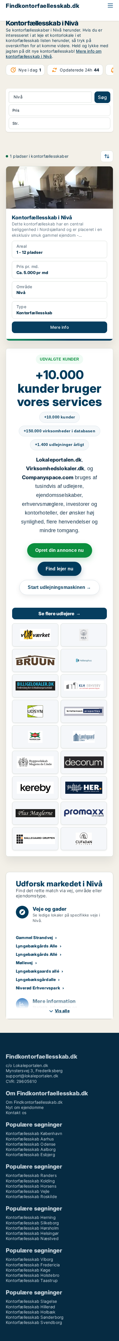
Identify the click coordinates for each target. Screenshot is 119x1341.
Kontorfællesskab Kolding (30, 1180)
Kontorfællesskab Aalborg (31, 1149)
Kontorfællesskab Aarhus (30, 1138)
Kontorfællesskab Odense (31, 1144)
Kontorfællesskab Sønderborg (35, 1317)
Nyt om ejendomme (25, 1107)
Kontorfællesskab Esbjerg (30, 1154)
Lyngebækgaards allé (37, 971)
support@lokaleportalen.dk (32, 1075)
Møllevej (24, 962)
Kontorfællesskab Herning (31, 1217)
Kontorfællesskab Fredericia (33, 1264)
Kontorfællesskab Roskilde (31, 1196)
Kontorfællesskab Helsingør (32, 1233)
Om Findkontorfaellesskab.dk (34, 1102)
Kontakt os (16, 1112)
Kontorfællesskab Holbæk (31, 1311)
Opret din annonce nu (59, 550)
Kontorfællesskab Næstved (32, 1238)
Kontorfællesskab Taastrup (32, 1280)
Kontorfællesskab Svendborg (34, 1322)
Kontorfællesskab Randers (31, 1175)
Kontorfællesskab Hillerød (30, 1306)
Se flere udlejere (59, 613)
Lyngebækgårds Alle (36, 945)
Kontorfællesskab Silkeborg (32, 1222)
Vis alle (62, 1010)
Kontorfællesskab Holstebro (32, 1275)
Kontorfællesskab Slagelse (31, 1301)
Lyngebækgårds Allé (36, 954)
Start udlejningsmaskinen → (59, 587)
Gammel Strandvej (34, 937)
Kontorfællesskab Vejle (27, 1191)
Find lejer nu (60, 568)
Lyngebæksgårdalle (36, 979)
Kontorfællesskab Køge (28, 1269)
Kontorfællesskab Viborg (29, 1259)
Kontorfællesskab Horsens (31, 1186)
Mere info (59, 327)
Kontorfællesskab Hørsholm (32, 1228)
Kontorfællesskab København (34, 1133)
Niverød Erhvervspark (38, 987)
